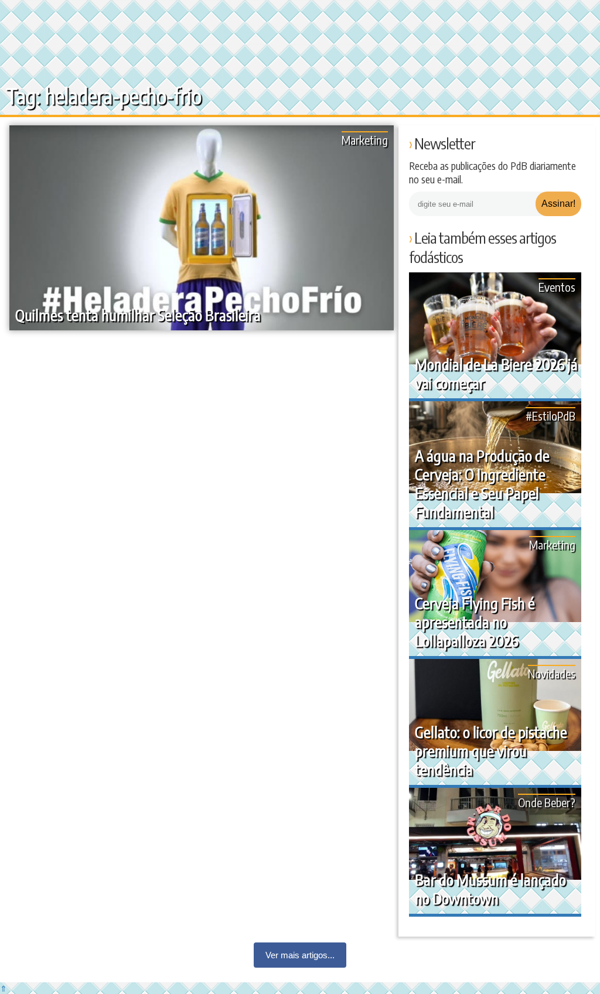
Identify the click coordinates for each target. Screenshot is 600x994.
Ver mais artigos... (300, 955)
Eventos (556, 286)
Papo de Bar (34, 17)
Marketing (365, 139)
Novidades (551, 673)
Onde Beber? (546, 802)
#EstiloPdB (550, 415)
